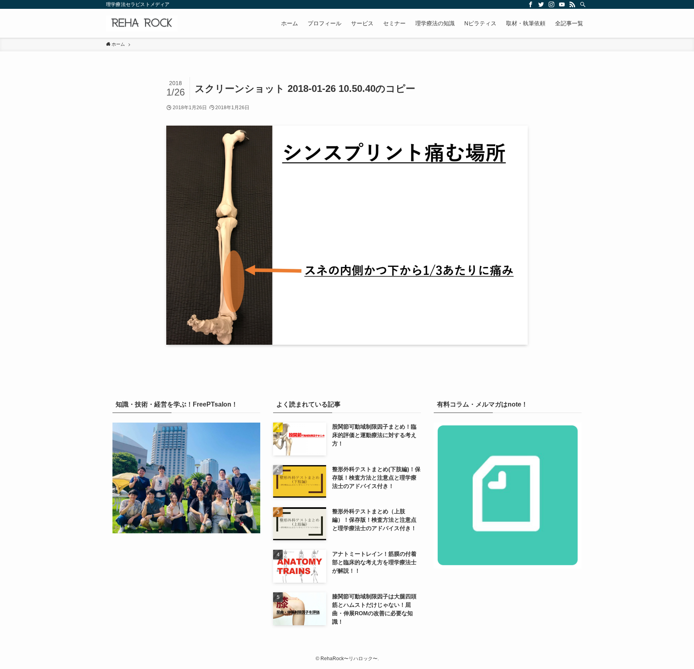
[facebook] (530, 4)
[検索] (583, 4)
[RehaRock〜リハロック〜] (142, 23)
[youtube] (562, 4)
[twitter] (541, 4)
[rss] (572, 4)
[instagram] (551, 4)
